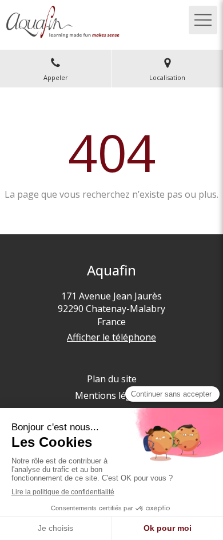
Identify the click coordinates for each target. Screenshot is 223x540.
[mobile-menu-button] (203, 20)
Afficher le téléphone (111, 337)
